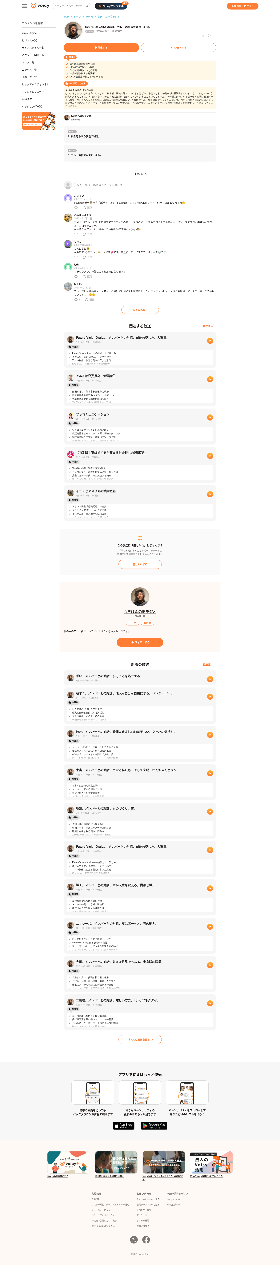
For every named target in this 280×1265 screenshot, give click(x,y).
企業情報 (96, 1199)
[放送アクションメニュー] (214, 36)
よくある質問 (143, 1221)
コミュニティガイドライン (104, 1215)
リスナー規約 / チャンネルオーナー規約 (110, 1205)
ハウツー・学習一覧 (33, 55)
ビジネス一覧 (29, 40)
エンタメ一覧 (29, 69)
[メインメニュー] (25, 6)
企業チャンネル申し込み (148, 1205)
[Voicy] (40, 6)
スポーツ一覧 (29, 77)
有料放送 (27, 99)
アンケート (142, 1215)
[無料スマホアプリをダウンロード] (38, 121)
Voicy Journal (173, 1199)
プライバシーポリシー (102, 1210)
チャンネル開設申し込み (148, 1199)
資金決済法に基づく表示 (103, 1226)
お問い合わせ (143, 1226)
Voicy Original (29, 33)
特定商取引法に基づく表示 (104, 1221)
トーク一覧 (28, 62)
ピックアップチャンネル (35, 84)
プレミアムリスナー (33, 91)
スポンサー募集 (144, 1210)
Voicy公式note (173, 1205)
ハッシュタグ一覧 (32, 106)
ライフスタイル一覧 (33, 47)
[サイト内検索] (87, 6)
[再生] (210, 341)
